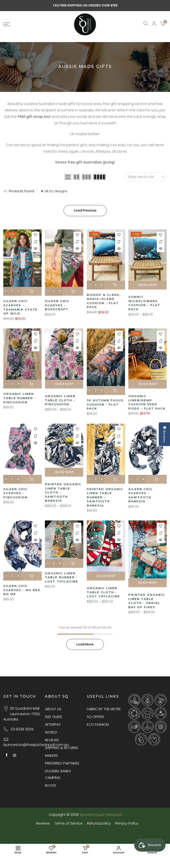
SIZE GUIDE (53, 716)
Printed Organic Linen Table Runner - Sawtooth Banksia (105, 497)
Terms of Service (68, 823)
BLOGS (50, 785)
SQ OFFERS (95, 716)
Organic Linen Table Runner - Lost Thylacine (61, 577)
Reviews (43, 823)
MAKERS (51, 755)
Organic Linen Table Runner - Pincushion (19, 398)
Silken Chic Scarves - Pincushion (15, 493)
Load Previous (85, 210)
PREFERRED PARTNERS (62, 763)
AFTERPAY (53, 724)
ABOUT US (53, 709)
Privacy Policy (126, 823)
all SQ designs (55, 191)
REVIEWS (52, 740)
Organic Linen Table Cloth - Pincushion (60, 400)
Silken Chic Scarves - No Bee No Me (21, 590)
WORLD (51, 732)
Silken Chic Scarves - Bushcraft (57, 305)
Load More (85, 644)
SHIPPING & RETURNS (61, 747)
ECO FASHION (98, 724)
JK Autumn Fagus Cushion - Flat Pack (105, 404)
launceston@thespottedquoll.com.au (36, 744)
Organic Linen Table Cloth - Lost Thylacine (103, 592)
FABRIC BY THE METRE (104, 709)
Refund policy (99, 823)
